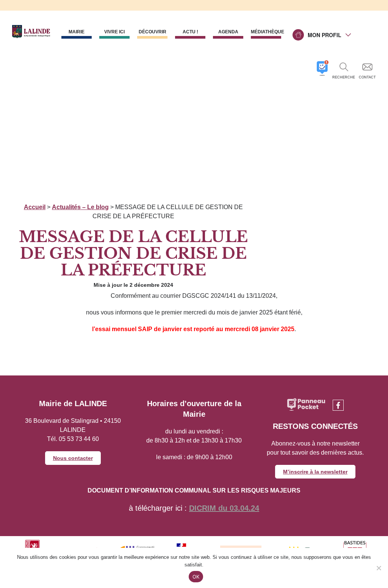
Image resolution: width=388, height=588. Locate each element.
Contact (367, 77)
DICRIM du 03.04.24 (224, 508)
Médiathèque (266, 31)
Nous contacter (73, 458)
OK (196, 577)
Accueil (34, 207)
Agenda (228, 31)
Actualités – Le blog (80, 207)
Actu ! (190, 31)
